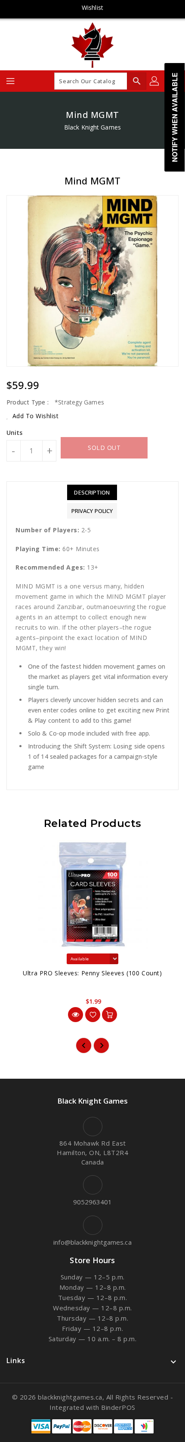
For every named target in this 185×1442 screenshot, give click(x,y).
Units (14, 433)
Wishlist (92, 7)
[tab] (92, 492)
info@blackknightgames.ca (92, 1242)
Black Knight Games (92, 127)
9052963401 (92, 1202)
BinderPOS (118, 1407)
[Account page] (154, 81)
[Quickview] (75, 1014)
